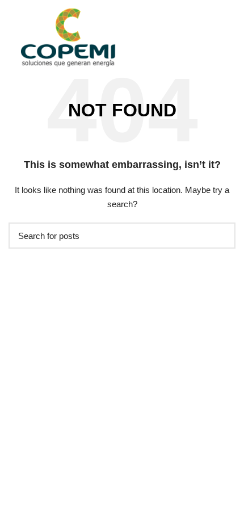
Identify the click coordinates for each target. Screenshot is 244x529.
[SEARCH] (220, 235)
